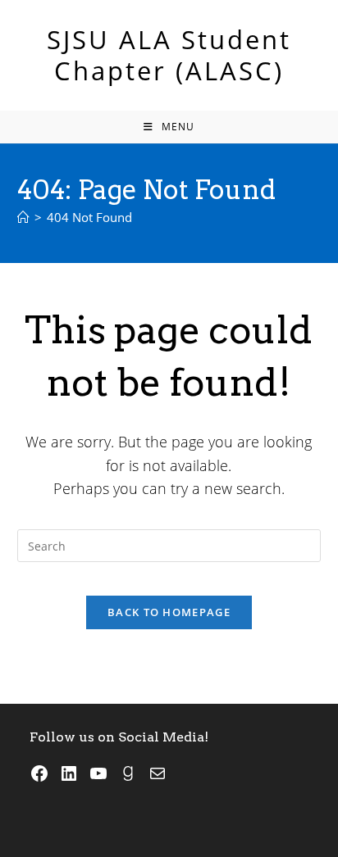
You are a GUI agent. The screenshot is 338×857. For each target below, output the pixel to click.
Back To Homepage (169, 612)
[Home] (23, 217)
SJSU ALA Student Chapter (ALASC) (169, 55)
